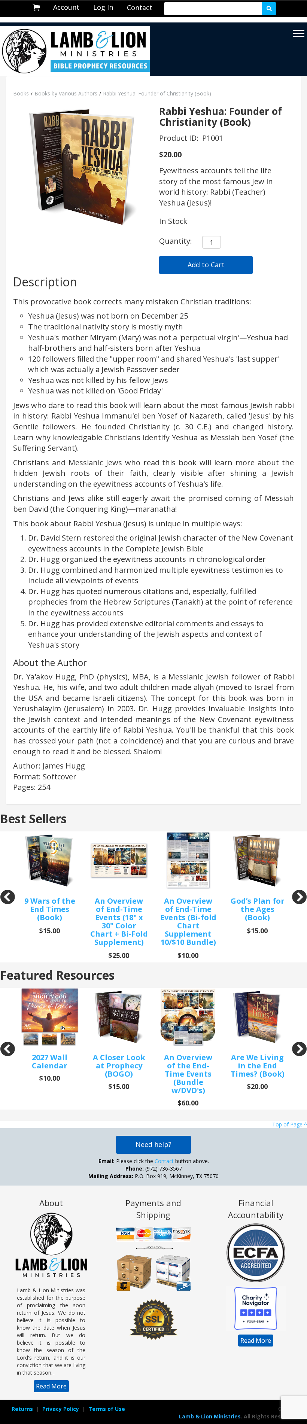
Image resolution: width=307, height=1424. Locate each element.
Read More (51, 1386)
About (51, 1202)
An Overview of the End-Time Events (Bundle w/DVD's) (188, 1073)
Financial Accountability (255, 1208)
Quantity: (175, 241)
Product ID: (179, 138)
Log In (103, 7)
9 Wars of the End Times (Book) (49, 909)
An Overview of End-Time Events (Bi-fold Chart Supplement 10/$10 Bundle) (188, 921)
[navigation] (66, 7)
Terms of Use (106, 1408)
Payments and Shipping (153, 1208)
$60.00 (188, 1102)
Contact (139, 7)
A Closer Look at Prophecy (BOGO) (119, 1065)
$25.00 (119, 955)
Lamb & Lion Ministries (210, 1416)
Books (21, 93)
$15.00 (49, 930)
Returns (22, 1408)
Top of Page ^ (289, 1124)
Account (66, 7)
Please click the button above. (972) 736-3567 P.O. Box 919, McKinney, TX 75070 (153, 1168)
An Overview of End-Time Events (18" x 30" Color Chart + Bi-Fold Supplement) (119, 921)
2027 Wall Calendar (49, 1061)
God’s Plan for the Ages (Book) (258, 909)
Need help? (153, 1144)
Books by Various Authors (65, 93)
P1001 (212, 138)
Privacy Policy (60, 1408)
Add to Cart (206, 264)
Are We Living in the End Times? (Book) (258, 1065)
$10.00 (188, 955)
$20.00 (170, 154)
